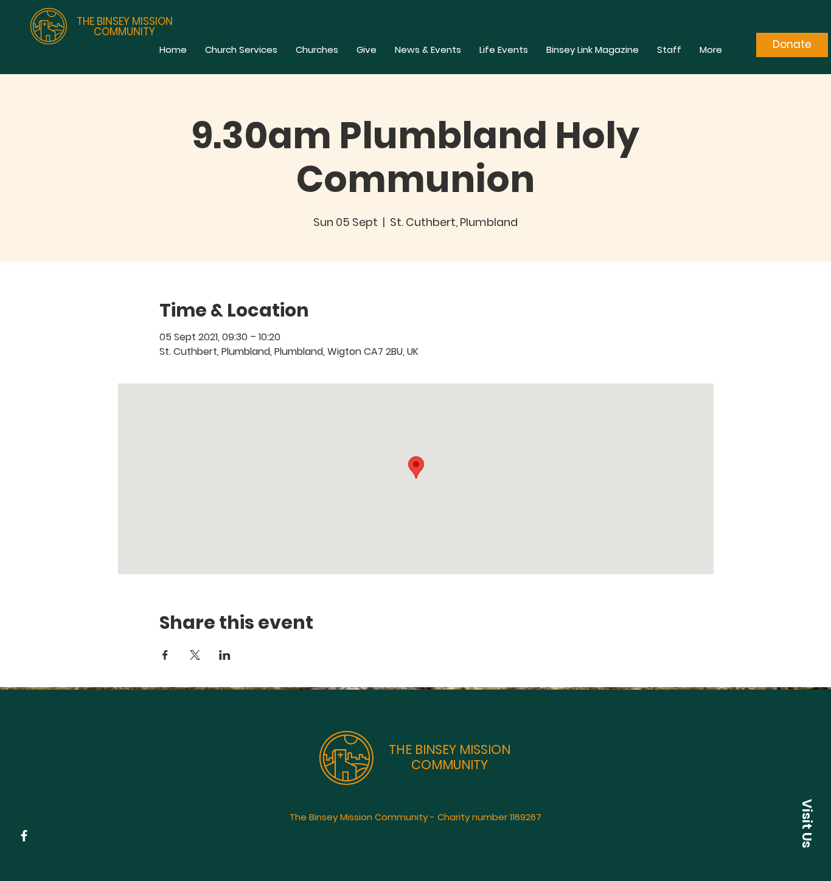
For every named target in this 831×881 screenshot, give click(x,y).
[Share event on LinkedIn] (225, 655)
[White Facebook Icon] (24, 835)
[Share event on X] (195, 655)
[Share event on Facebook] (165, 655)
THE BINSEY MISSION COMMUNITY (125, 26)
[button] (806, 823)
